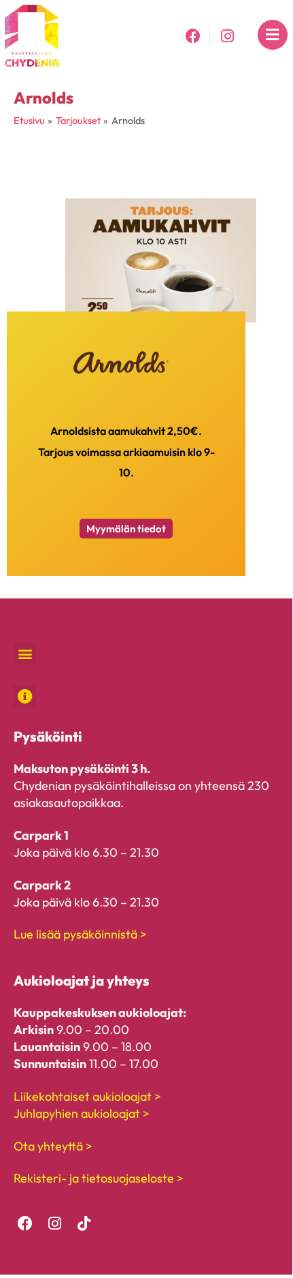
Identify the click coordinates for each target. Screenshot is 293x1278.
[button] (25, 653)
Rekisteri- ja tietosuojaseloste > (99, 1178)
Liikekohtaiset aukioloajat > (87, 1096)
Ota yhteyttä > (53, 1146)
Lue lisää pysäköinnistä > (80, 934)
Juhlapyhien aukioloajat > (82, 1113)
